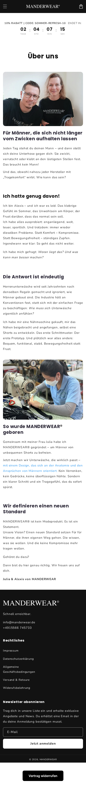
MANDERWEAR (48, 759)
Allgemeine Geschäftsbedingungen (19, 669)
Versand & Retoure (16, 680)
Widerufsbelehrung (16, 688)
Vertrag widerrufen (43, 776)
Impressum (11, 651)
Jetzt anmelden (43, 743)
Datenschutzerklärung (18, 659)
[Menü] (5, 6)
